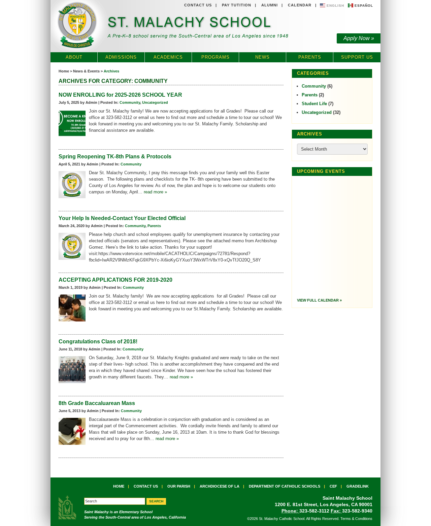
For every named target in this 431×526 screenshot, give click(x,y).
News (262, 57)
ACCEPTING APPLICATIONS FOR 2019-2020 (115, 280)
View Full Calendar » (319, 300)
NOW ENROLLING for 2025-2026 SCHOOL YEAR (120, 95)
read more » (155, 191)
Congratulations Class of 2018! (98, 341)
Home (64, 71)
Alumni (269, 5)
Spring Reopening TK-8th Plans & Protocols (115, 156)
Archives (111, 71)
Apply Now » (358, 38)
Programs (215, 57)
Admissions (121, 57)
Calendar (299, 5)
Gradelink (357, 486)
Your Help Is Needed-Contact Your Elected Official (122, 218)
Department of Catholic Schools (284, 486)
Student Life (314, 103)
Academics (168, 57)
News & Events (86, 71)
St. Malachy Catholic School (171, 26)
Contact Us (198, 5)
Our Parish (178, 486)
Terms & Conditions (356, 519)
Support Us (357, 57)
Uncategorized (155, 102)
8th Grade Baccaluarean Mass (97, 403)
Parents (309, 57)
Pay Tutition (236, 5)
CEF (333, 486)
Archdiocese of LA (219, 486)
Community (130, 102)
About (74, 57)
